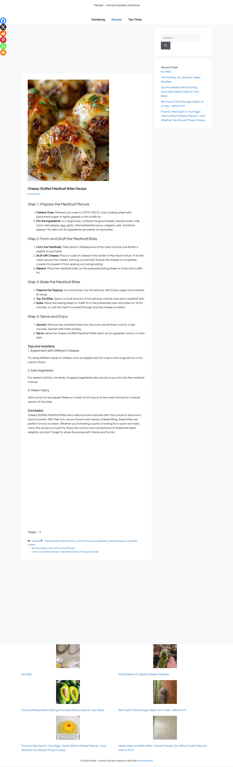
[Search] (165, 45)
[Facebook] (3, 21)
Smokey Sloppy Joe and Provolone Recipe (53, 548)
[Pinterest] (3, 40)
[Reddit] (3, 33)
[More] (3, 52)
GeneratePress (145, 761)
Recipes (116, 19)
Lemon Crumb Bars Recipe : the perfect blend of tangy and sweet (65, 551)
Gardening (98, 19)
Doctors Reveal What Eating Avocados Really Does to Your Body (180, 92)
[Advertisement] (86, 50)
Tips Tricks (135, 19)
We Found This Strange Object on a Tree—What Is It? (152, 710)
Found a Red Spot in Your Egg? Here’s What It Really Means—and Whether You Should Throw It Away (183, 116)
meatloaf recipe (116, 541)
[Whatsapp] (3, 46)
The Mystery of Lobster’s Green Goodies (143, 674)
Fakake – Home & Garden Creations (116, 5)
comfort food (83, 541)
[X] (3, 27)
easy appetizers (99, 541)
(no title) (166, 71)
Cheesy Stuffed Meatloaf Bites (60, 541)
